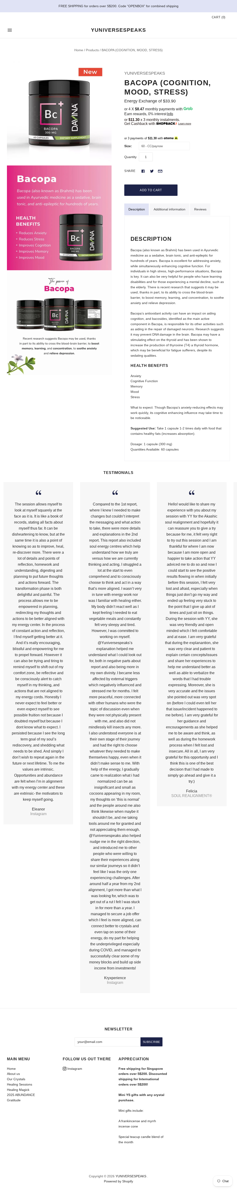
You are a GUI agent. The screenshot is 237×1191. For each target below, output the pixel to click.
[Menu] (9, 30)
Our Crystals (16, 1079)
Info (170, 114)
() (218, 17)
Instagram (74, 1068)
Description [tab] (136, 209)
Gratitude (14, 1100)
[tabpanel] (177, 338)
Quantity (130, 157)
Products (92, 50)
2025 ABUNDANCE (21, 1095)
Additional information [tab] (169, 209)
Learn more (184, 123)
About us (13, 1074)
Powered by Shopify (118, 1181)
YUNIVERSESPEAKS (144, 73)
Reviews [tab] (200, 209)
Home (78, 50)
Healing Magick (18, 1090)
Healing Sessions (19, 1084)
